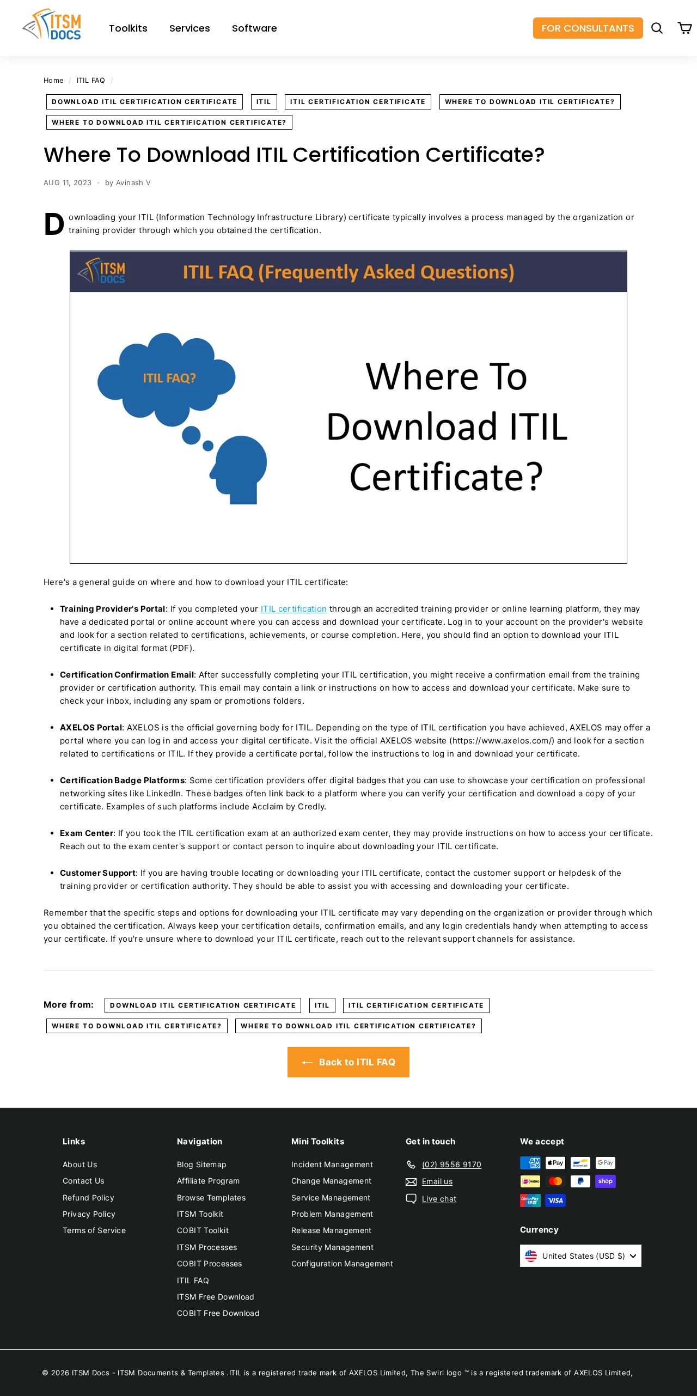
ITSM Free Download (216, 1296)
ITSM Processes (207, 1247)
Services (189, 28)
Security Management (332, 1247)
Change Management (331, 1180)
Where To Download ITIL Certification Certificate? (169, 122)
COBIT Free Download (218, 1313)
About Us (80, 1164)
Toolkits (128, 28)
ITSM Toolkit (200, 1213)
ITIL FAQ (91, 80)
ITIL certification (294, 608)
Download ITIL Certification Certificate (144, 101)
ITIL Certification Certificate (358, 101)
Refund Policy (88, 1197)
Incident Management (332, 1164)
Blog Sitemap (202, 1164)
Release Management (331, 1230)
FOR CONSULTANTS (588, 28)
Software (254, 28)
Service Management (331, 1197)
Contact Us (84, 1180)
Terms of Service (94, 1230)
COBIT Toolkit (203, 1230)
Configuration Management (342, 1263)
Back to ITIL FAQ (356, 1062)
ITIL (264, 101)
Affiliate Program (208, 1180)
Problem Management (332, 1213)
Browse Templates (211, 1197)
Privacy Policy (89, 1213)
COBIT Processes (209, 1263)
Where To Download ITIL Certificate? (530, 101)
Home (54, 80)
